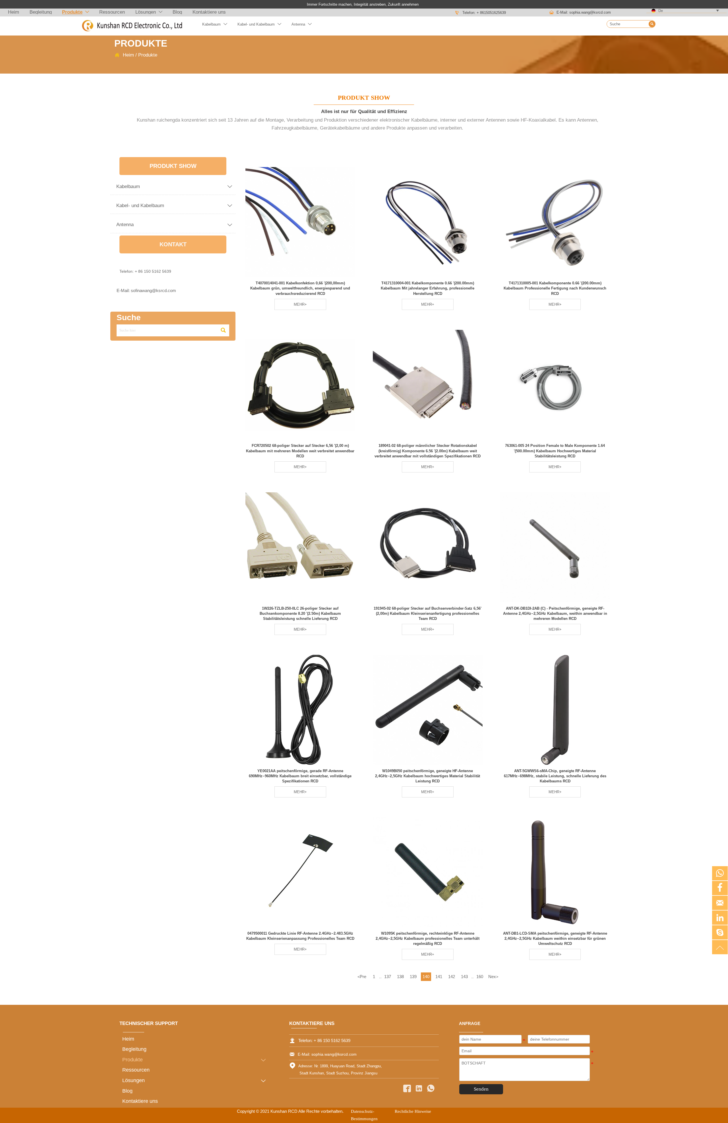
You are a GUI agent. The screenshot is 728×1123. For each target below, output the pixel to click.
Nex (493, 976)
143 (464, 976)
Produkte (147, 54)
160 (479, 976)
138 (400, 976)
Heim (128, 54)
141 (438, 976)
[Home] (132, 26)
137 (387, 976)
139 (413, 976)
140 (426, 976)
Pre (361, 976)
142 (451, 976)
